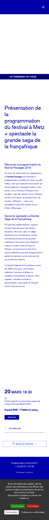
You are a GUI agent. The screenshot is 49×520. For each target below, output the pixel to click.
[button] (43, 7)
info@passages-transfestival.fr (24, 463)
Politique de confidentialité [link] (32, 512)
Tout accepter (18, 506)
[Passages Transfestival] (8, 7)
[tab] (24, 429)
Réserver (12, 417)
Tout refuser (33, 506)
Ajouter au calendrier (25, 444)
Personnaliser (12, 512)
